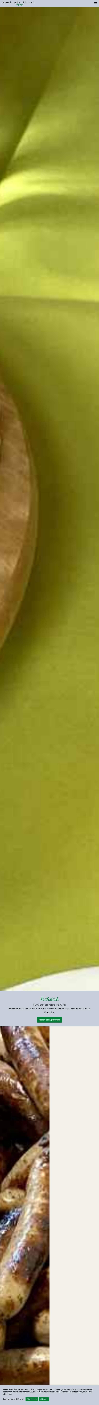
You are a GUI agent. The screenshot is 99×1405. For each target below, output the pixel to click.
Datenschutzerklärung (13, 1399)
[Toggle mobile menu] (95, 3)
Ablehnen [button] (43, 1399)
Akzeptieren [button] (31, 1399)
